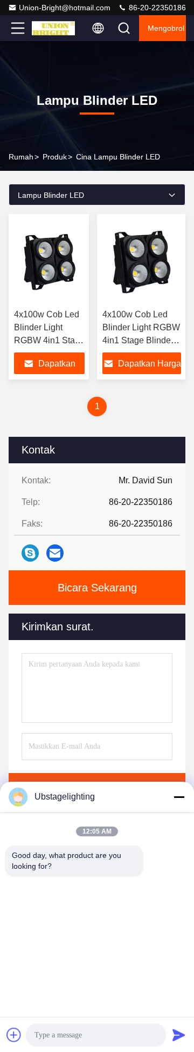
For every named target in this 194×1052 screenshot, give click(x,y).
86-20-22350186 (156, 7)
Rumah (21, 156)
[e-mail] (55, 553)
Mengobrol (166, 28)
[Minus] (178, 796)
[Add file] (14, 1035)
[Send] (179, 1035)
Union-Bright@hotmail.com (64, 7)
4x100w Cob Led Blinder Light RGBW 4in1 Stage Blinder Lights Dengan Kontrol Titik (141, 340)
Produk (55, 156)
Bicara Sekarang (97, 588)
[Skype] (30, 553)
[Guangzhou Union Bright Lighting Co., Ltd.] (53, 28)
